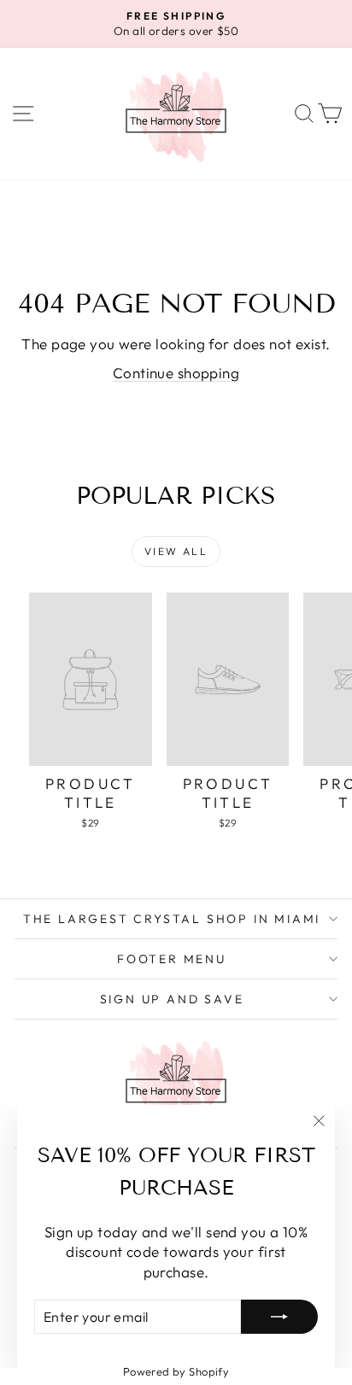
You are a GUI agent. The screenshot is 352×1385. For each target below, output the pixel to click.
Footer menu (171, 959)
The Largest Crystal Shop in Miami (171, 918)
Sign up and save (172, 999)
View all (176, 551)
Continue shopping (176, 373)
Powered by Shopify (176, 1371)
